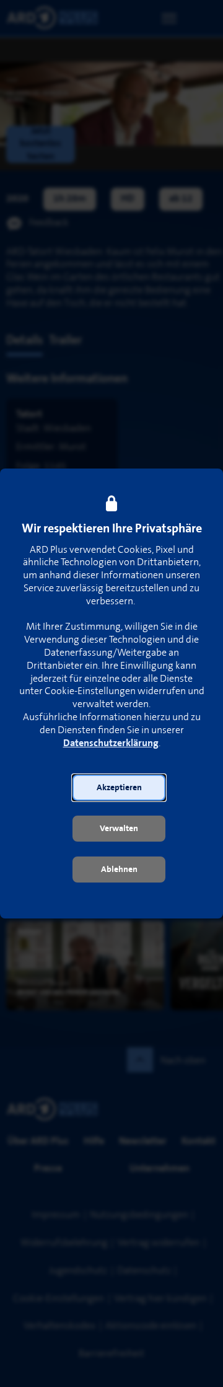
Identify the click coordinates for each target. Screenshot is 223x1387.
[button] (118, 788)
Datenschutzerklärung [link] (111, 743)
